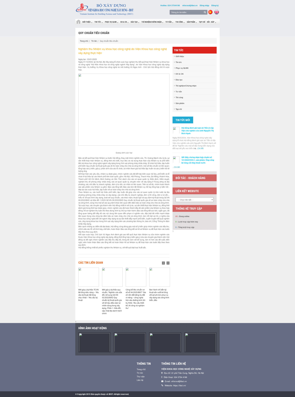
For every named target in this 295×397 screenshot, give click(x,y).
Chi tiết (200, 148)
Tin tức (97, 22)
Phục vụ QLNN (110, 22)
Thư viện (141, 376)
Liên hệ (140, 380)
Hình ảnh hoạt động (92, 328)
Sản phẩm (191, 22)
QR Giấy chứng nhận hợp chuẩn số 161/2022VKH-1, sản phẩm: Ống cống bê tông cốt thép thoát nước (197, 160)
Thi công (179, 22)
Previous (163, 263)
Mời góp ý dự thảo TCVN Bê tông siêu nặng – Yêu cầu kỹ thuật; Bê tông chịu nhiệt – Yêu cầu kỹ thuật (88, 294)
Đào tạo (134, 22)
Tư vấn (168, 22)
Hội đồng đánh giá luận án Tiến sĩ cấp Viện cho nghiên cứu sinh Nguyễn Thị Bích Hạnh (197, 130)
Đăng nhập (204, 5)
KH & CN (123, 22)
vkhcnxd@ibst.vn (189, 5)
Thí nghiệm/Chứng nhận (151, 22)
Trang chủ (84, 41)
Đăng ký (215, 5)
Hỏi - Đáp (210, 22)
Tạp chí (202, 22)
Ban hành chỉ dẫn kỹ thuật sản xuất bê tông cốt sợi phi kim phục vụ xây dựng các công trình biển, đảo (159, 294)
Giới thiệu (86, 22)
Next (168, 263)
